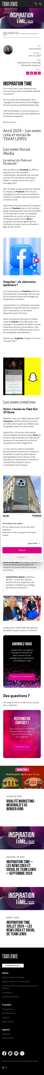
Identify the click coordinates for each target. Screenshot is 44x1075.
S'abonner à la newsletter (22, 677)
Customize (21, 557)
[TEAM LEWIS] (9, 4)
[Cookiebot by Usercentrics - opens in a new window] (32, 516)
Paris (17, 703)
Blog (16, 32)
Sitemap (35, 1061)
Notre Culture (8, 1022)
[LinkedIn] (16, 1053)
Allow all (22, 550)
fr (6, 1067)
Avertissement (7, 1061)
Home (4, 32)
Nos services (7, 1009)
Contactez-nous (22, 747)
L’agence (6, 1017)
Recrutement (8, 1038)
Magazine (11, 32)
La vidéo (6, 449)
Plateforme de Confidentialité (22, 1061)
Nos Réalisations (9, 1013)
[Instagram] (10, 1053)
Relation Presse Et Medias (13, 977)
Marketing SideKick (10, 997)
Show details (32, 543)
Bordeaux (28, 703)
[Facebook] (4, 1053)
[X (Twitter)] (22, 1053)
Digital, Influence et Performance (16, 982)
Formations (7, 993)
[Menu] (35, 3)
